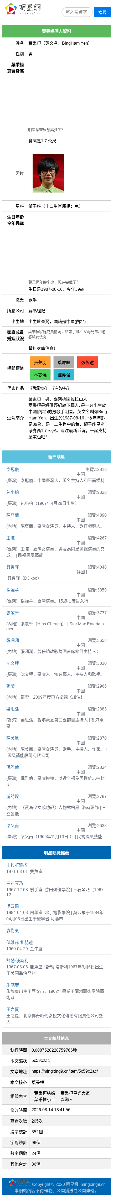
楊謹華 (12, 590)
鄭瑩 (10, 686)
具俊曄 (12, 567)
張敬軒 (12, 613)
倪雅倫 (12, 767)
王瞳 (10, 538)
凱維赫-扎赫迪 (19, 942)
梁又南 (12, 825)
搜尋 (102, 12)
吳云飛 (12, 906)
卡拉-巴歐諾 (17, 865)
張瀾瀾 (12, 640)
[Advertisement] (68, 94)
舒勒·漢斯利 (17, 960)
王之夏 (12, 1009)
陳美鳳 (12, 738)
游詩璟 (12, 796)
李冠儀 (12, 469)
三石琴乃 (14, 883)
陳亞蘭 (12, 515)
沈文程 (12, 663)
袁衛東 (12, 930)
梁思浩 (12, 709)
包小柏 (12, 492)
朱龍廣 (12, 985)
